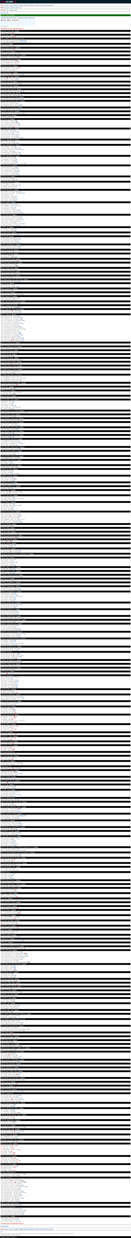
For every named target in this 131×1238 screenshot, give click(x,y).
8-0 (29, 962)
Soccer (2, 5)
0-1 (17, 61)
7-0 (13, 141)
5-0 (16, 160)
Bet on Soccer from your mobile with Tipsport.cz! (12, 28)
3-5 (17, 1096)
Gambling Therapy (15, 1235)
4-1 (16, 256)
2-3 (23, 113)
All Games (3, 10)
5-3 (20, 152)
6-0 (15, 416)
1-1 (16, 120)
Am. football (36, 5)
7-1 (20, 105)
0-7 (18, 612)
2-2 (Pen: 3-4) (18, 307)
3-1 (21, 95)
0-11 (21, 656)
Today (2, 7)
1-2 (18, 62)
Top (1, 1231)
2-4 (20, 220)
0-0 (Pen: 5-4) (23, 40)
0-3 (16, 196)
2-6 (14, 1053)
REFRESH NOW (4, 12)
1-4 (21, 104)
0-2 (23, 74)
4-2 (20, 448)
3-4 (16, 423)
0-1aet (18, 653)
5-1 (16, 204)
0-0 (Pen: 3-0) (22, 815)
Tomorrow (12, 7)
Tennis (10, 5)
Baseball (31, 5)
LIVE (8, 10)
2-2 (15, 157)
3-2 (18, 122)
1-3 (19, 57)
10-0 (19, 822)
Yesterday (6, 7)
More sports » (50, 5)
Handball (21, 5)
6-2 (23, 91)
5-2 (18, 134)
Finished (12, 10)
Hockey (6, 5)
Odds (15, 10)
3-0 (13, 32)
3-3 (18, 142)
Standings (17, 30)
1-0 (15, 36)
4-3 (17, 517)
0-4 (22, 317)
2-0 (16, 186)
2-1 (21, 83)
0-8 (12, 875)
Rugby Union (43, 5)
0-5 (19, 628)
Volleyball (26, 5)
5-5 (15, 229)
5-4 (17, 136)
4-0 (20, 148)
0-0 (14, 45)
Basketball (15, 5)
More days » (18, 7)
